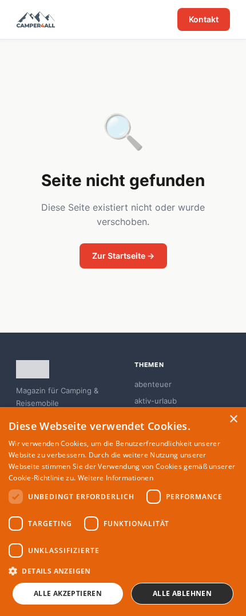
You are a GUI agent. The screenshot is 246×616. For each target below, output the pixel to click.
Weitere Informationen (115, 478)
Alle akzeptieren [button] (68, 593)
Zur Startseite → (123, 255)
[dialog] (123, 511)
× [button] (233, 419)
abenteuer (153, 384)
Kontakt (204, 19)
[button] (123, 571)
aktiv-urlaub (155, 400)
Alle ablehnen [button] (182, 593)
